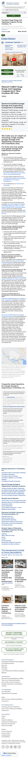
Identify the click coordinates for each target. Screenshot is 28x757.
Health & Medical (7, 720)
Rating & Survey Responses (9, 46)
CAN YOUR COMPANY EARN (14, 649)
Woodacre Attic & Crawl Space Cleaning (13, 502)
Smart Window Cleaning (9, 519)
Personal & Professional (9, 722)
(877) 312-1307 (16, 743)
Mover (3, 537)
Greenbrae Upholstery (8, 474)
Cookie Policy (6, 735)
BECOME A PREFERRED (14, 633)
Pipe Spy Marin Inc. (7, 516)
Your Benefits (6, 691)
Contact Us (5, 701)
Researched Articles (22, 45)
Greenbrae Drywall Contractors (11, 481)
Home (3, 716)
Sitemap (4, 667)
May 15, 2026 (6, 31)
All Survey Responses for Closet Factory (14, 406)
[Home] (3, 3)
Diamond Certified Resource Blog (12, 678)
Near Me (4, 665)
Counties (4, 669)
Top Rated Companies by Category (13, 661)
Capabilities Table (21, 46)
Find (13, 15)
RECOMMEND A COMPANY (14, 642)
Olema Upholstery (7, 505)
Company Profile (9, 47)
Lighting (4, 533)
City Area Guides (7, 725)
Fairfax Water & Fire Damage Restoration (14, 500)
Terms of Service (7, 731)
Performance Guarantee (9, 693)
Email (7, 73)
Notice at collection (6, 755)
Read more (4, 29)
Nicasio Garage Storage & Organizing (13, 493)
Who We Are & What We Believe (12, 699)
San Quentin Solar (7, 504)
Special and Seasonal (8, 723)
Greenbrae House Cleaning (10, 476)
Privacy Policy (6, 733)
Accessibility (6, 736)
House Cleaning (6, 540)
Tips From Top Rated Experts (11, 680)
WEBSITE (22, 74)
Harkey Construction (8, 518)
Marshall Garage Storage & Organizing (13, 491)
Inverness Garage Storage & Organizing (13, 495)
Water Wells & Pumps (8, 535)
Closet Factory (11, 397)
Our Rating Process (8, 663)
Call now (6, 70)
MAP (18, 74)
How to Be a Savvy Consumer (11, 682)
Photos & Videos (9, 49)
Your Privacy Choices (10, 753)
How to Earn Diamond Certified (12, 708)
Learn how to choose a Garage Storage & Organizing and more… (12, 81)
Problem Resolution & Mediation (12, 684)
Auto (3, 718)
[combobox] (15, 10)
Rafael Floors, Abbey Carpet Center (12, 521)
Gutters (4, 539)
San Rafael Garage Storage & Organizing (14, 490)
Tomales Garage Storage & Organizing (13, 488)
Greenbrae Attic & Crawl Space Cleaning (13, 472)
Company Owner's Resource (11, 707)
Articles (4, 686)
